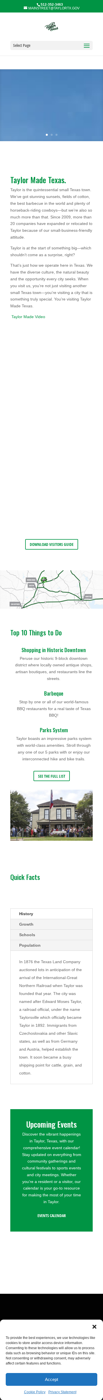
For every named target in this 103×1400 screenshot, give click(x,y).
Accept (51, 1379)
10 (73, 835)
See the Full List (51, 776)
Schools (27, 934)
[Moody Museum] (51, 839)
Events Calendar (51, 1215)
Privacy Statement (62, 1392)
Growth (26, 924)
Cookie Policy (34, 1392)
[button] (94, 1327)
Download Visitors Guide (52, 544)
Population (30, 945)
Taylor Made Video (28, 316)
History (26, 913)
